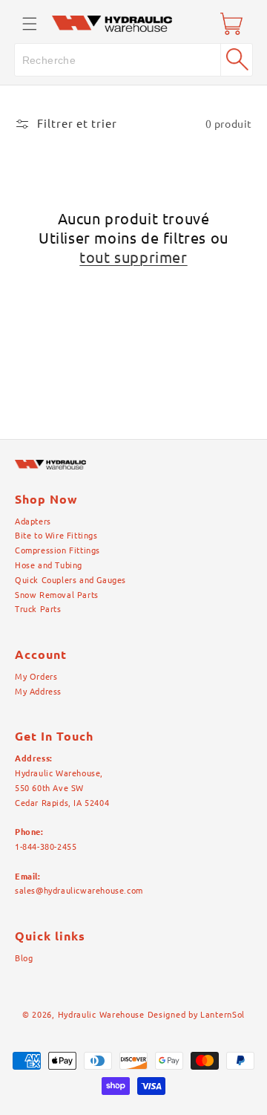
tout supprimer (133, 257)
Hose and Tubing (48, 565)
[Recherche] (236, 59)
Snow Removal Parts (57, 595)
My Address (38, 691)
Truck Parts (38, 609)
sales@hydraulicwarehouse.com (79, 890)
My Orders (36, 676)
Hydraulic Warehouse (101, 1014)
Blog (24, 958)
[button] (29, 23)
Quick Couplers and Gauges (70, 580)
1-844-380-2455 (45, 846)
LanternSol (222, 1014)
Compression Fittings (57, 550)
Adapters (33, 521)
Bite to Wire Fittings (56, 535)
